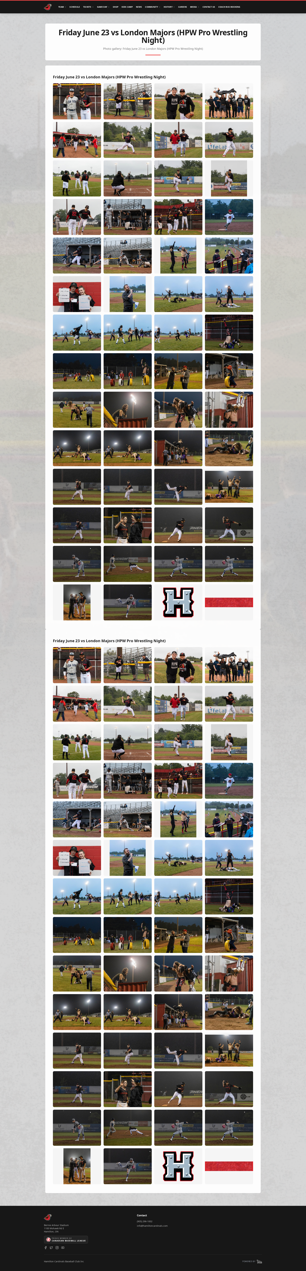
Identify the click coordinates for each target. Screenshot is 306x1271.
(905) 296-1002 (144, 1221)
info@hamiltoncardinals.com (152, 1225)
